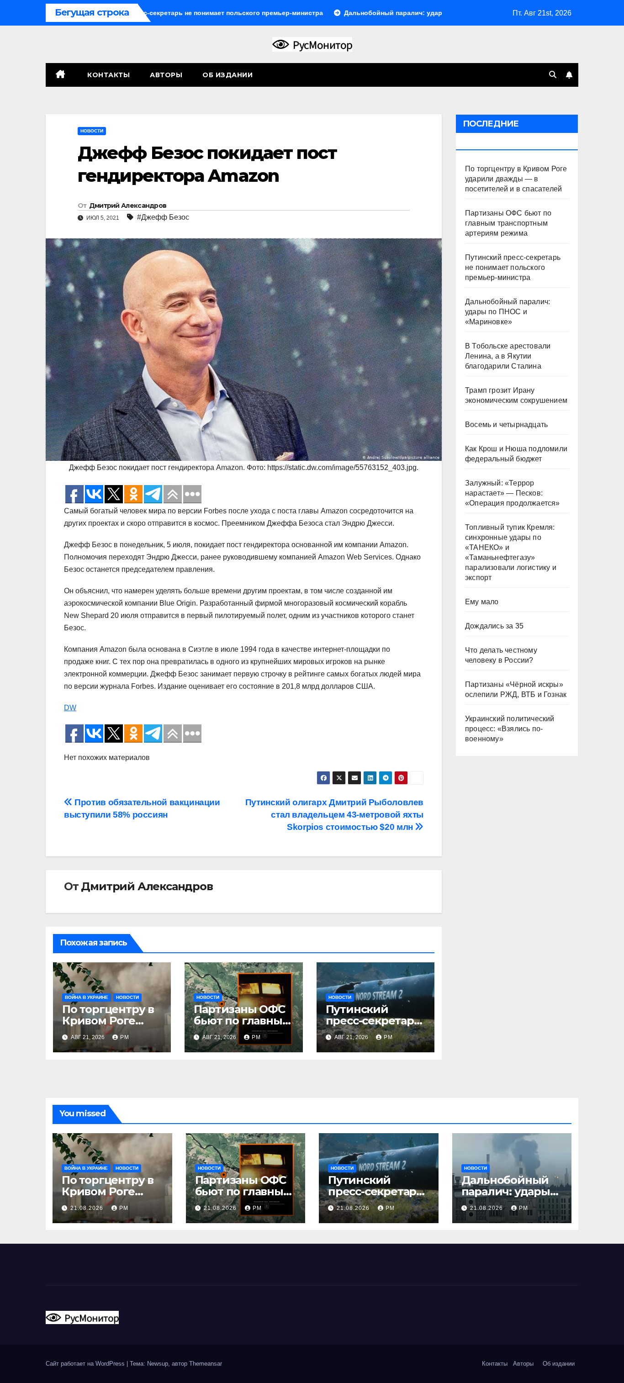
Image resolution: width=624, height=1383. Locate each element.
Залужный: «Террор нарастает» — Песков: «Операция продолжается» (512, 493)
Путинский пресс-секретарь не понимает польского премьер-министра (513, 267)
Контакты (107, 75)
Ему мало (482, 602)
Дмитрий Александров (128, 205)
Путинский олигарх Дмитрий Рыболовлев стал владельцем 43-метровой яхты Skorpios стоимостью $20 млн (334, 814)
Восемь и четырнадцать (506, 424)
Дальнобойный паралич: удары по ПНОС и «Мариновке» (507, 312)
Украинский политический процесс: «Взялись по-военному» (510, 729)
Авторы (166, 75)
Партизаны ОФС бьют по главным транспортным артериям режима (508, 223)
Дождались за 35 (494, 626)
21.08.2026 (87, 1208)
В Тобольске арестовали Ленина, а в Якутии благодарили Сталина (507, 356)
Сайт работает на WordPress (86, 1363)
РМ (124, 1037)
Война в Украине (86, 997)
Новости (91, 130)
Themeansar (205, 1363)
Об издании (227, 75)
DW (70, 708)
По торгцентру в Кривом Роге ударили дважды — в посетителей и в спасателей (516, 179)
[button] (552, 75)
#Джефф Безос (163, 217)
